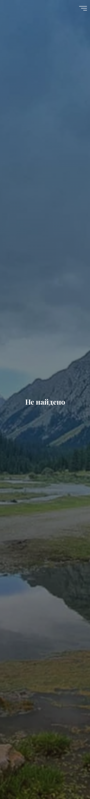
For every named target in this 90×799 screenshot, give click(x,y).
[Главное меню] (83, 8)
